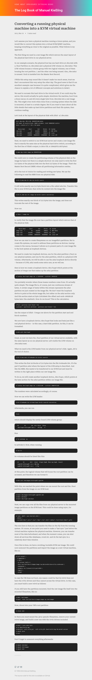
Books (50, 4)
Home (17, 4)
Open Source (31, 4)
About (22, 4)
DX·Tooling (42, 4)
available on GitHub (43, 676)
